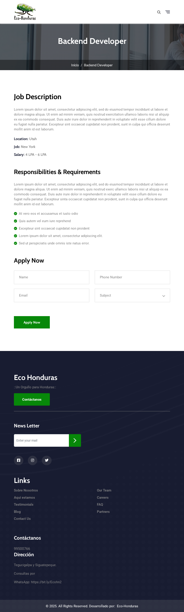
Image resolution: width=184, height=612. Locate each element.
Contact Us (22, 519)
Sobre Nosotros (26, 490)
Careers (103, 498)
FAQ (100, 505)
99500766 (22, 549)
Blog (17, 512)
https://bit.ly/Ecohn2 (46, 582)
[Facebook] (18, 460)
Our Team (104, 490)
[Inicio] (25, 11)
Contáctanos (32, 400)
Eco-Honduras (127, 606)
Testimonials (23, 505)
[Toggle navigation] (167, 12)
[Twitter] (46, 460)
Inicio (75, 65)
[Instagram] (32, 460)
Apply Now (32, 322)
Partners (103, 512)
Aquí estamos (24, 498)
